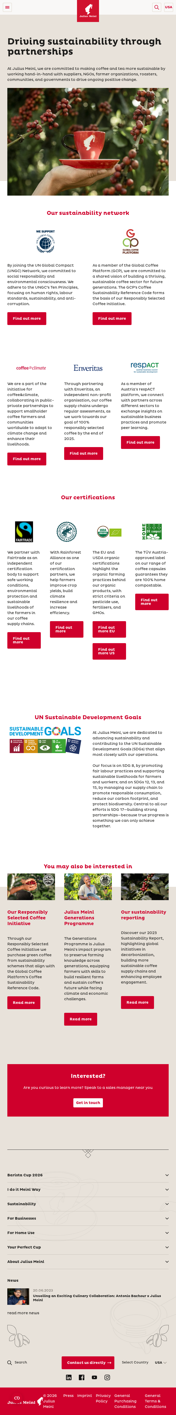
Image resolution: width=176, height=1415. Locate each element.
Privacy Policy (103, 1398)
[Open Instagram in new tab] (107, 1377)
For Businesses (21, 1218)
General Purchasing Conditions (125, 1401)
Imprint (84, 1395)
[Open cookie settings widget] (16, 1398)
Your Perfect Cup (24, 1247)
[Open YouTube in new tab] (94, 1377)
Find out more (27, 318)
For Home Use (21, 1233)
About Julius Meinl (25, 1261)
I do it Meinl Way (24, 1189)
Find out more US (106, 651)
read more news (23, 1313)
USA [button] (168, 7)
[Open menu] (7, 7)
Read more (24, 1002)
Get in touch (88, 1103)
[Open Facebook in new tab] (81, 1377)
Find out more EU (106, 629)
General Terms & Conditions (155, 1401)
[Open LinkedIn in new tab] (69, 1377)
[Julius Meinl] (88, 11)
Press (68, 1395)
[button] (156, 7)
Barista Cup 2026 (25, 1175)
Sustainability (21, 1204)
